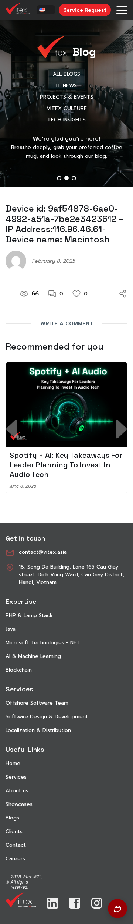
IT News (66, 85)
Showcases (19, 804)
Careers (15, 859)
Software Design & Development (47, 717)
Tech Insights (66, 120)
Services (16, 777)
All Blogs (66, 74)
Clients (14, 831)
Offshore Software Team (37, 703)
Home (13, 763)
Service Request (84, 10)
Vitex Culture (67, 108)
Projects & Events (66, 97)
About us (17, 790)
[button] (59, 178)
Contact (16, 845)
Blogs (12, 818)
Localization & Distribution (38, 730)
